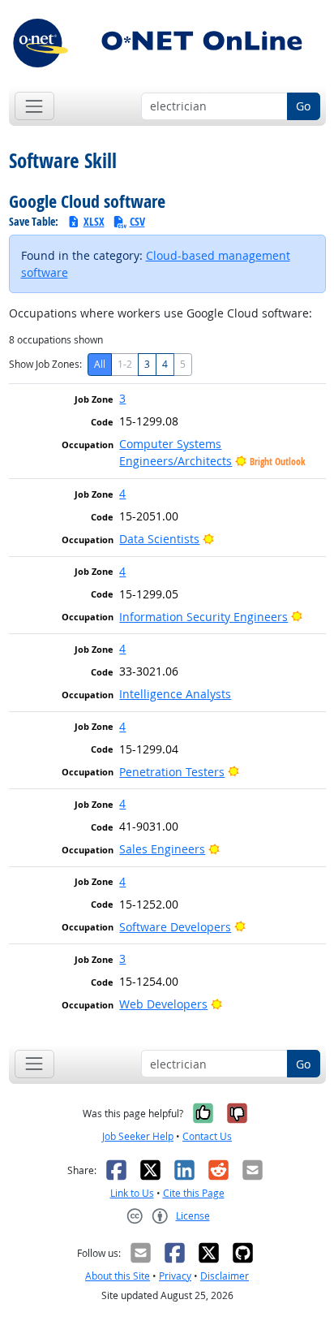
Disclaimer (224, 1276)
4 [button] (122, 493)
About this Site (117, 1276)
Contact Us (207, 1136)
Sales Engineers (162, 849)
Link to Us (132, 1193)
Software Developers (175, 927)
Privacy (175, 1276)
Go (303, 106)
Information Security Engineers (203, 616)
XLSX (94, 221)
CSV (137, 221)
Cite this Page (194, 1193)
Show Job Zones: (45, 364)
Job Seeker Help (137, 1136)
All (99, 364)
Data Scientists (159, 538)
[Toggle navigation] (34, 106)
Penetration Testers (172, 771)
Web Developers (163, 1004)
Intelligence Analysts (175, 694)
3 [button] (122, 398)
